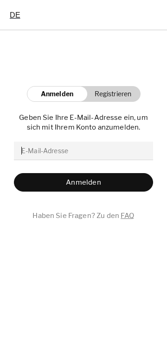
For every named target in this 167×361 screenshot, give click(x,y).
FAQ (127, 216)
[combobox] (15, 14)
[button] (111, 94)
